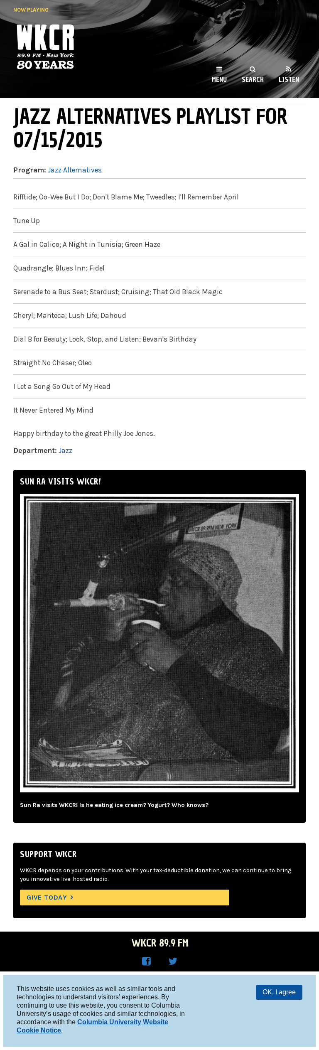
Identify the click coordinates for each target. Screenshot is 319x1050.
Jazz (65, 450)
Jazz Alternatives (75, 170)
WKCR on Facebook (146, 961)
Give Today (47, 897)
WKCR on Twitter (172, 961)
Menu (219, 79)
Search (253, 79)
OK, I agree (279, 992)
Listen (289, 79)
